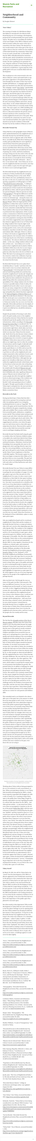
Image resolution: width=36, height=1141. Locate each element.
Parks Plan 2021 (18, 808)
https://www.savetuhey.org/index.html (17, 1097)
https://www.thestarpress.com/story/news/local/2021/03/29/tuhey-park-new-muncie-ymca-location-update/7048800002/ (18, 1109)
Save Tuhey (20, 87)
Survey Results (8, 270)
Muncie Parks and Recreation (11, 5)
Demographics (8, 194)
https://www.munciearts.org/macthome (14, 1045)
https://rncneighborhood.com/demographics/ (16, 1019)
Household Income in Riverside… (14, 184)
